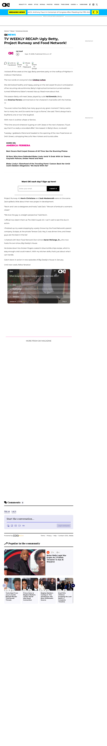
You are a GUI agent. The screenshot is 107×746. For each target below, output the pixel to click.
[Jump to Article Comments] (5, 63)
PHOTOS (49, 4)
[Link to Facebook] (90, 4)
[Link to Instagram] (93, 4)
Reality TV (23, 4)
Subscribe (83, 4)
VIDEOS (56, 4)
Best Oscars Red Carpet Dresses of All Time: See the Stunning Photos (37, 151)
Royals (42, 4)
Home (6, 31)
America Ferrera (22, 31)
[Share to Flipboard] (27, 63)
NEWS (30, 4)
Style (36, 4)
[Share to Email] (34, 63)
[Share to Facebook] (12, 63)
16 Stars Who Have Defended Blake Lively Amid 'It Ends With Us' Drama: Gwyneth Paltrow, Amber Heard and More (38, 157)
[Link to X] (97, 4)
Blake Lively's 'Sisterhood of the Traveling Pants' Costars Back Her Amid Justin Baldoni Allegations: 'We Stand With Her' (38, 165)
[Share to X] (19, 63)
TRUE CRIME (65, 4)
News (12, 31)
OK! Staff (19, 51)
